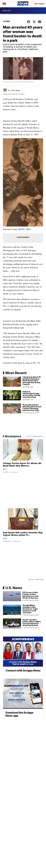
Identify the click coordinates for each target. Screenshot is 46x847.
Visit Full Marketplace (35, 436)
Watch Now (39, 4)
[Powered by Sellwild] (39, 579)
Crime (6, 21)
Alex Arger (15, 90)
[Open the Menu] (4, 4)
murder (20, 127)
